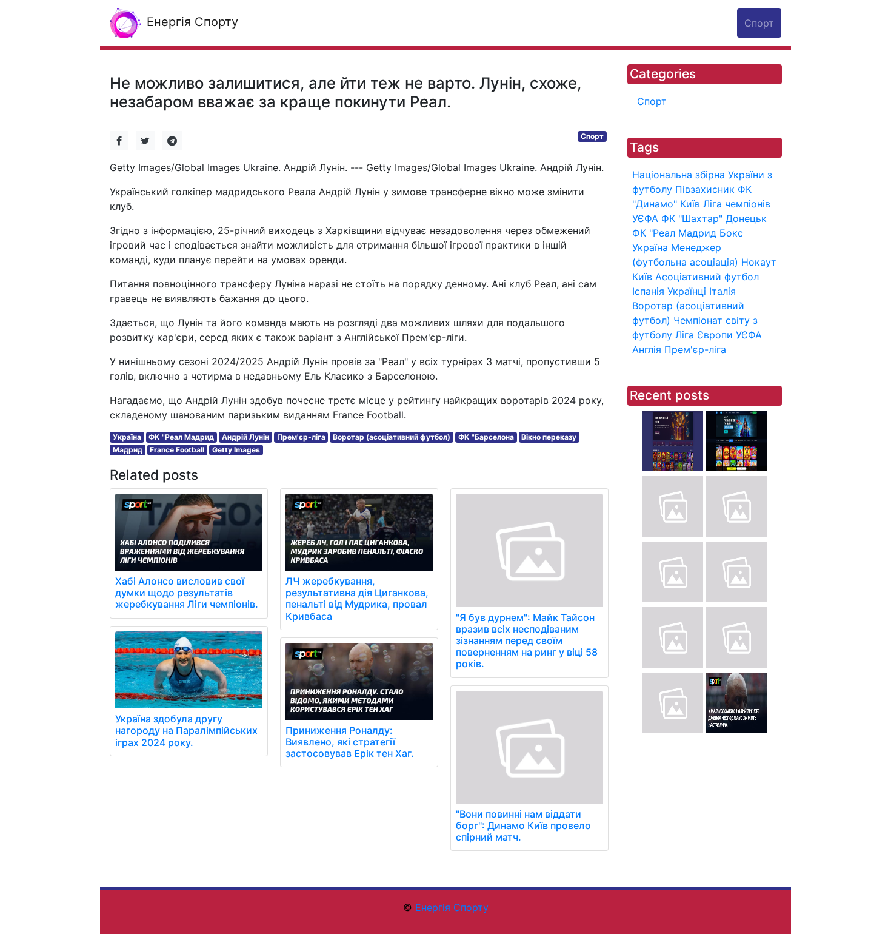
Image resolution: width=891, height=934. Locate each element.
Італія (722, 291)
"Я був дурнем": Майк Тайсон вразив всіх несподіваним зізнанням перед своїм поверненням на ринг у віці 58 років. (527, 640)
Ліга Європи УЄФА (718, 335)
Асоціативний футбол (707, 276)
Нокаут (758, 262)
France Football (177, 449)
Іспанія (648, 291)
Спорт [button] (759, 23)
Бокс (731, 233)
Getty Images (236, 449)
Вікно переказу (548, 437)
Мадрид (127, 449)
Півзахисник (705, 189)
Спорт (592, 136)
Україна (127, 437)
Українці (686, 291)
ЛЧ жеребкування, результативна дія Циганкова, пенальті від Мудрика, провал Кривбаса (357, 598)
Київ (642, 276)
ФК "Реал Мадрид (181, 437)
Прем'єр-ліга (301, 437)
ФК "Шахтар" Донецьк (714, 218)
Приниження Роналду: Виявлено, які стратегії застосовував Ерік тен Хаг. (349, 741)
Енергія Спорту (190, 22)
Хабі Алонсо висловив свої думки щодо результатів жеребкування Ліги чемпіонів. (186, 592)
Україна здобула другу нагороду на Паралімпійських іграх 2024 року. (186, 730)
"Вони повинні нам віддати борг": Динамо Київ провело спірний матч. (523, 825)
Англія (646, 349)
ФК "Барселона (486, 437)
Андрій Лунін (245, 437)
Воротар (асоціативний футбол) (391, 437)
